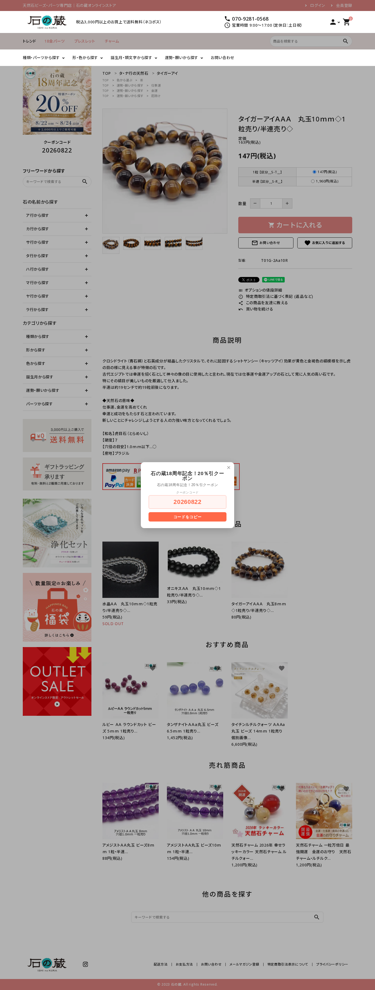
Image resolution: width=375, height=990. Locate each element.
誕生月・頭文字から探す (131, 57)
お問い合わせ (222, 57)
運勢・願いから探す (181, 57)
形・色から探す (85, 57)
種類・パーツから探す (41, 57)
